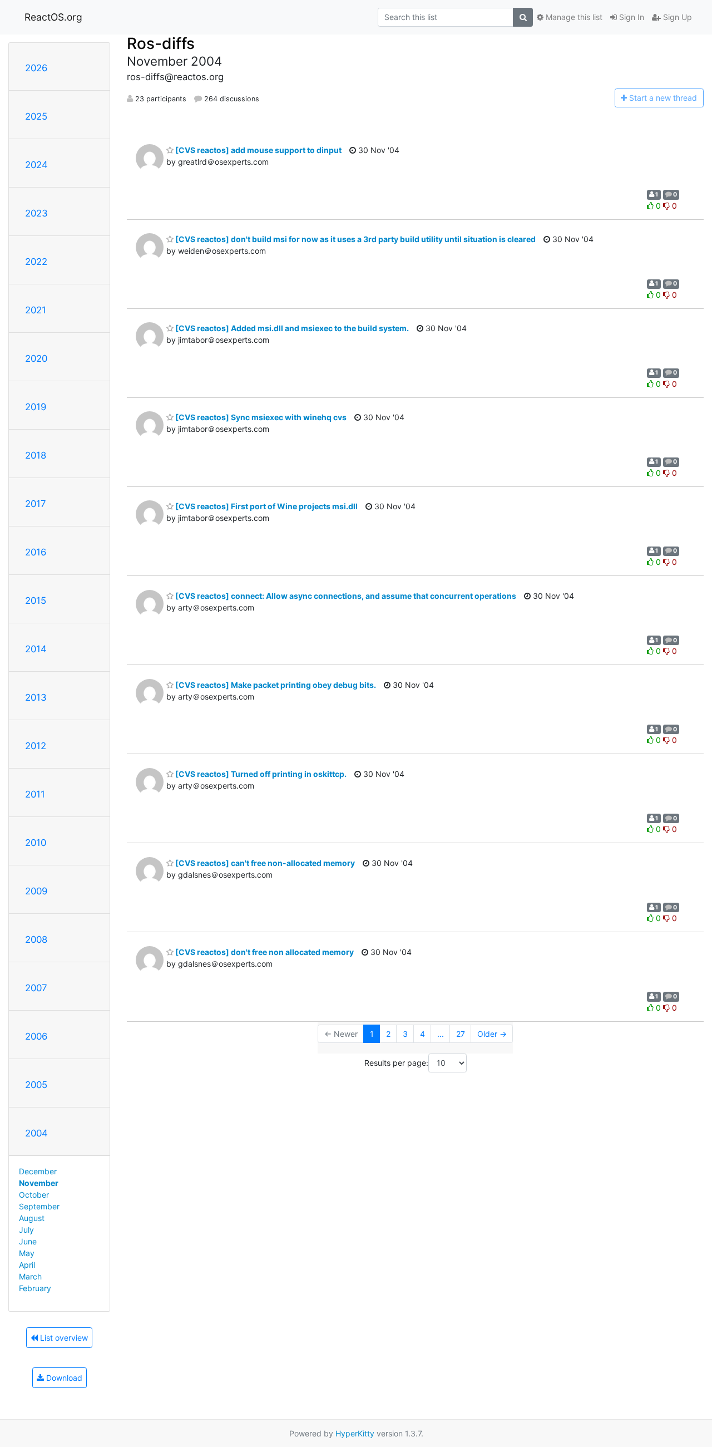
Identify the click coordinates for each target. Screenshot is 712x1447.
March (30, 1276)
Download (63, 1377)
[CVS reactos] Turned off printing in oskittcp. (260, 774)
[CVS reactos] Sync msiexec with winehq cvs (260, 417)
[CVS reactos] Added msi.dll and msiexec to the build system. (291, 328)
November (38, 1183)
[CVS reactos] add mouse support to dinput (258, 150)
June (28, 1241)
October (34, 1194)
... (440, 1034)
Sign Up (676, 17)
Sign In (630, 17)
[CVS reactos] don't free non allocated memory (264, 952)
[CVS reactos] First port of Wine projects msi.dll (266, 506)
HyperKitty (354, 1433)
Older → (492, 1034)
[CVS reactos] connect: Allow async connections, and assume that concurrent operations (345, 596)
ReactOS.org (53, 17)
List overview (63, 1337)
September (39, 1206)
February (35, 1288)
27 (460, 1034)
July (26, 1229)
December (38, 1171)
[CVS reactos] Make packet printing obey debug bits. (275, 685)
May (26, 1253)
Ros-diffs (161, 43)
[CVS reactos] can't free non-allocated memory (264, 863)
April (27, 1264)
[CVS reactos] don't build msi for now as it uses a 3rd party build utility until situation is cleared (355, 239)
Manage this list (572, 17)
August (31, 1218)
